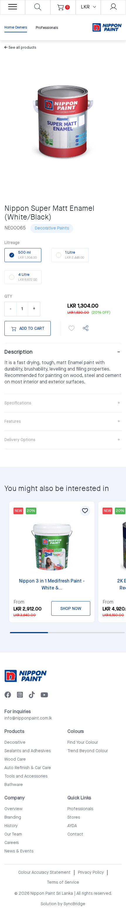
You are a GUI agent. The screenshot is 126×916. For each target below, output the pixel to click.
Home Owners (15, 27)
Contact (75, 834)
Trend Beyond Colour (87, 751)
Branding (12, 817)
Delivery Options (19, 440)
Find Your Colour (82, 742)
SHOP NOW (70, 608)
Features (12, 421)
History (11, 826)
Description (18, 352)
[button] (71, 328)
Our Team (13, 834)
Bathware (13, 784)
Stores (73, 817)
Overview (13, 809)
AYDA (72, 826)
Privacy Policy (91, 872)
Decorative (14, 742)
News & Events (18, 851)
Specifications (17, 403)
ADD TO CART (32, 328)
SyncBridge (74, 904)
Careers (11, 842)
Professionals (47, 28)
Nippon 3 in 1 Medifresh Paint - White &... (52, 584)
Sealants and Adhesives (27, 751)
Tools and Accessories (25, 776)
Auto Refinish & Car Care (27, 768)
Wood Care (15, 759)
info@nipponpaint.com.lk (28, 718)
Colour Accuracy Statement (44, 872)
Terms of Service (63, 882)
